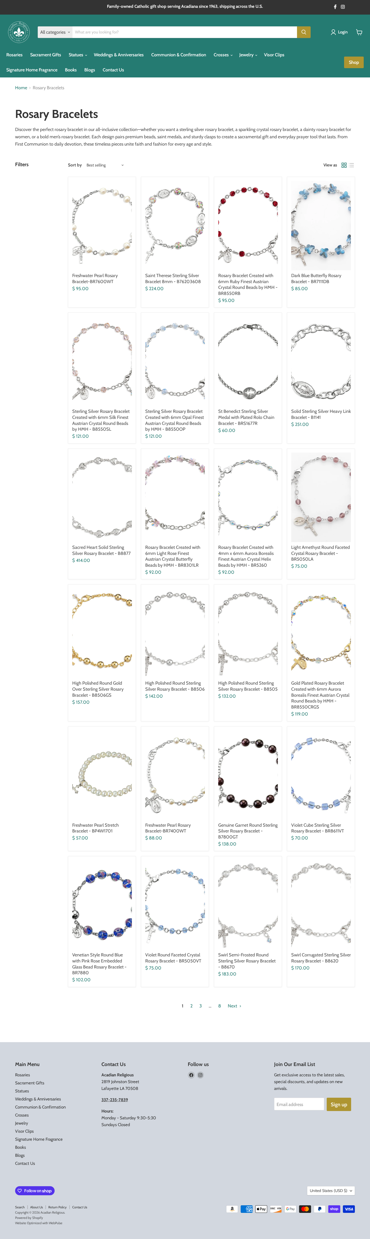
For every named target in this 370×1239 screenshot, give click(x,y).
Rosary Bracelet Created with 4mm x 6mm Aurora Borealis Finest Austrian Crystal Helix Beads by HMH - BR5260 (246, 556)
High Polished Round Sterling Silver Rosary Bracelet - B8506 (175, 686)
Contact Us (113, 70)
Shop (354, 62)
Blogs (89, 70)
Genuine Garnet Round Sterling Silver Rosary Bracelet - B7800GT (248, 831)
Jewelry (246, 55)
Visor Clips (274, 55)
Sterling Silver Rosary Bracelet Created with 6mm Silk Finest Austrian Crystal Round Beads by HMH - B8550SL (101, 420)
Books (71, 70)
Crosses (222, 55)
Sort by (75, 165)
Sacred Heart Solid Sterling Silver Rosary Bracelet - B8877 (101, 550)
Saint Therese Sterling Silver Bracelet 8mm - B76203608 (173, 278)
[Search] (304, 32)
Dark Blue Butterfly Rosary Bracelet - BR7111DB (316, 278)
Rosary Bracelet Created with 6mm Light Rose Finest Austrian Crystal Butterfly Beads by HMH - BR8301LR (172, 556)
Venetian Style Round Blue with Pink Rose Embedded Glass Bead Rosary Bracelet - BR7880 (99, 964)
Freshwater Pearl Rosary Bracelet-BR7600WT (95, 278)
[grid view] (344, 165)
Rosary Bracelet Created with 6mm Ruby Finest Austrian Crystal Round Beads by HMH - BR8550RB (248, 284)
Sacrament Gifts (45, 55)
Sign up (339, 1104)
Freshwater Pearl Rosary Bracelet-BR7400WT (168, 828)
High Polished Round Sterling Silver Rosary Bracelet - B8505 (248, 686)
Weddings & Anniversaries (119, 55)
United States (328, 1190)
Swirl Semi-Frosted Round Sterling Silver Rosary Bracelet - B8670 (247, 960)
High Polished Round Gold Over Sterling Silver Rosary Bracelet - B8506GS (98, 689)
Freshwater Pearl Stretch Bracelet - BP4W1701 (95, 828)
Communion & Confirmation (178, 55)
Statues (76, 55)
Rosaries (14, 55)
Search (20, 1207)
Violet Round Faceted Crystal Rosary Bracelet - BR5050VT (173, 958)
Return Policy (57, 1207)
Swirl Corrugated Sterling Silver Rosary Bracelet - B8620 (321, 958)
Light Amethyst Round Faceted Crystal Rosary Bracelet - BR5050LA (320, 553)
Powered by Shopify (29, 1218)
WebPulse (55, 1223)
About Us (36, 1207)
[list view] (351, 165)
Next (233, 1006)
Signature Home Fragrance (31, 70)
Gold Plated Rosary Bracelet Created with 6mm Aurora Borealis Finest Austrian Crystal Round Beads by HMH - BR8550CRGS (320, 695)
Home (21, 88)
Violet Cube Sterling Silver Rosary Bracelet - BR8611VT (317, 828)
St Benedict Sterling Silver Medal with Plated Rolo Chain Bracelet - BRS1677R (246, 417)
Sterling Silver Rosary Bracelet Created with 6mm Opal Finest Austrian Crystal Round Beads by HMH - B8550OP (174, 420)
